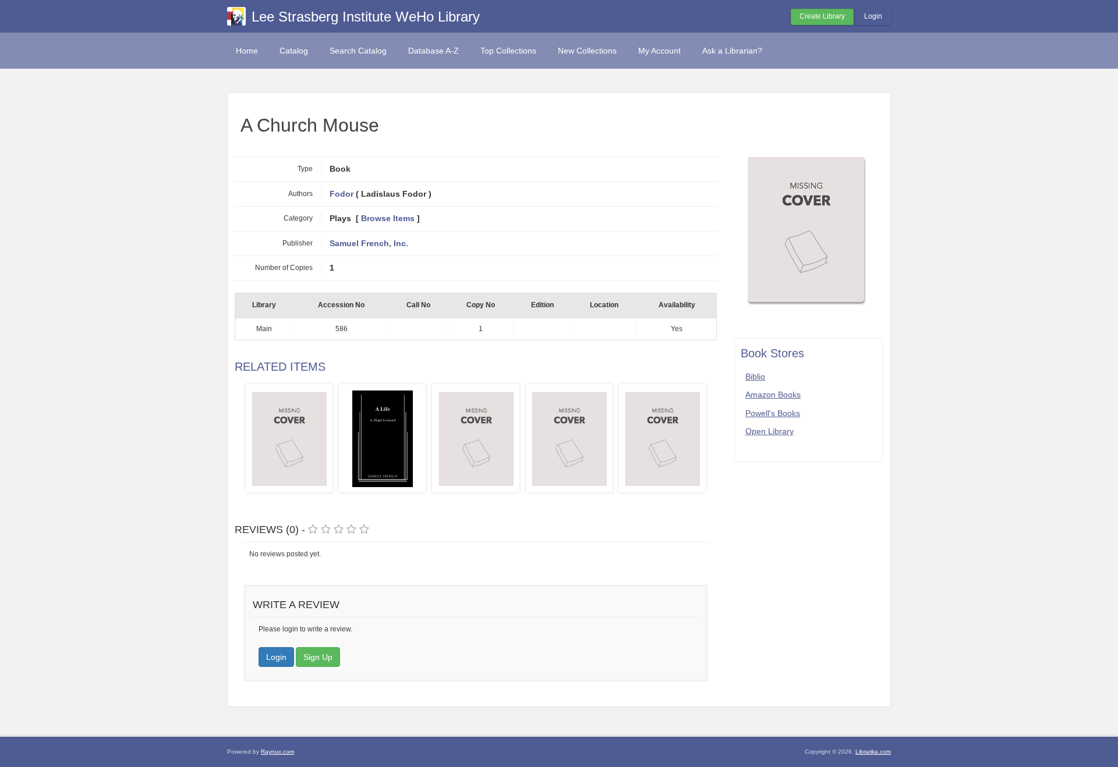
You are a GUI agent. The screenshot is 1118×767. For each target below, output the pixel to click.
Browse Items (388, 218)
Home (247, 50)
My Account (659, 50)
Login (873, 16)
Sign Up (317, 657)
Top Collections (508, 50)
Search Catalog (358, 50)
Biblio (755, 376)
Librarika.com (873, 751)
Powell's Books (772, 413)
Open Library (769, 431)
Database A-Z (433, 50)
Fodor (341, 194)
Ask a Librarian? (732, 50)
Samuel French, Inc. (369, 243)
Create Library (822, 16)
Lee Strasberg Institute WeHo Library (366, 16)
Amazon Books (773, 394)
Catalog (294, 50)
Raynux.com (277, 751)
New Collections (587, 50)
